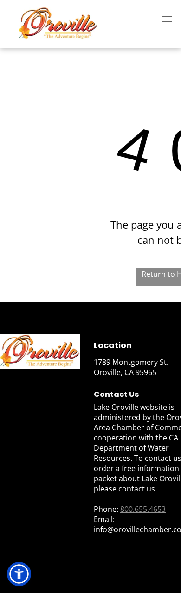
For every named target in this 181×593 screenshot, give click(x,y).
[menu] (167, 19)
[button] (19, 574)
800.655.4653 (143, 509)
